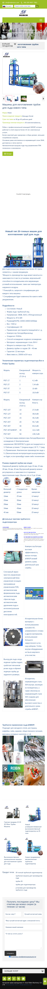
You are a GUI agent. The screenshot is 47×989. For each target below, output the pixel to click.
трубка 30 (19, 881)
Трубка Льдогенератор (30, 30)
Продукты (16, 30)
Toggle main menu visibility (41, 20)
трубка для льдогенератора (25, 884)
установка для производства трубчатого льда (26, 889)
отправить (10, 953)
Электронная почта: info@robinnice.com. (19, 985)
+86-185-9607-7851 (30, 2)
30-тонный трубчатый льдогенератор (29, 872)
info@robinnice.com (12, 2)
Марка (5, 113)
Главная (6, 30)
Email (7, 153)
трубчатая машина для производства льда (29, 877)
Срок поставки (8, 119)
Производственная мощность (13, 122)
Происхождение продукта (12, 116)
